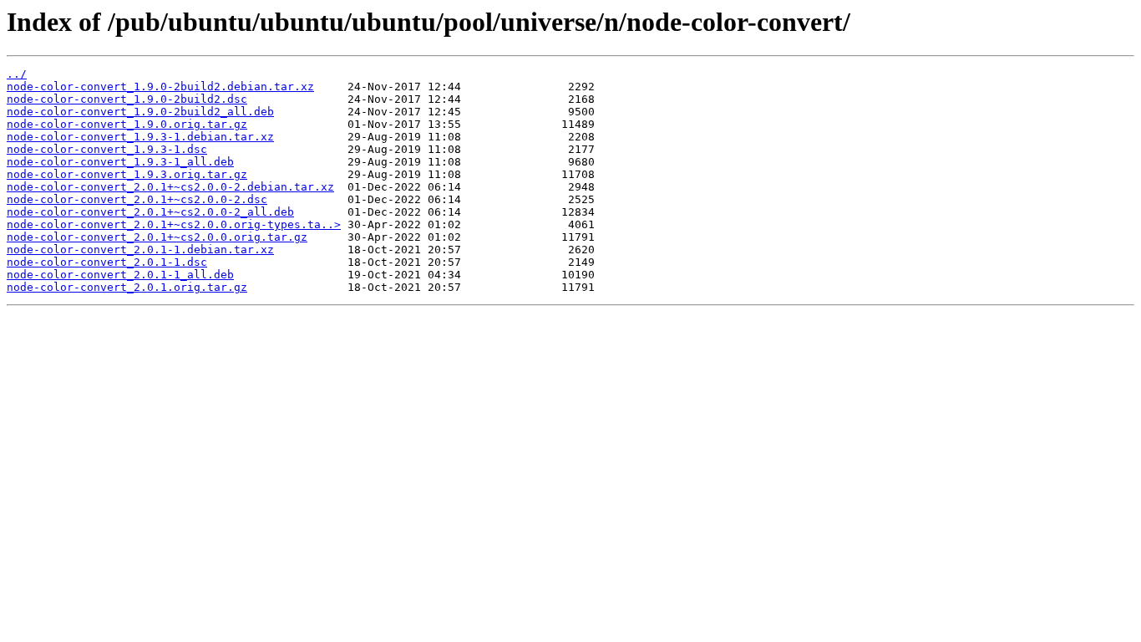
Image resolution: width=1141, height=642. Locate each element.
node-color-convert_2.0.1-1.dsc (107, 262)
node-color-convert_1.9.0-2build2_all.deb (140, 111)
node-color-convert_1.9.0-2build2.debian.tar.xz (160, 86)
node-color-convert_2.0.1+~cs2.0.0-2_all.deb (150, 212)
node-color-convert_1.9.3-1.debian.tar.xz (140, 136)
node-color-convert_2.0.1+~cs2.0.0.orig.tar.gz (157, 237)
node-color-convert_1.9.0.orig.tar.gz (127, 124)
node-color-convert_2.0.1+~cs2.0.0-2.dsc (137, 199)
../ (17, 74)
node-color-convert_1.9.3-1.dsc (107, 149)
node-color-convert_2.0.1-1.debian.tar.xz (140, 249)
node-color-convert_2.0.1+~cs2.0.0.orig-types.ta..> (174, 224)
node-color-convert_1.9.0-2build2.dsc (127, 99)
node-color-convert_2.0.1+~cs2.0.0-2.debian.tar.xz (170, 187)
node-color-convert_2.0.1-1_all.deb (120, 274)
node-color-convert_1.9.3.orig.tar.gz (127, 174)
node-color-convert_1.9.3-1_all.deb (120, 161)
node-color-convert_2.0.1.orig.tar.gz (127, 287)
